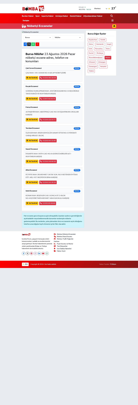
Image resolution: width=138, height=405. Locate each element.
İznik (90, 49)
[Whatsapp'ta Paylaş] (33, 44)
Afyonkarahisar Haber (92, 16)
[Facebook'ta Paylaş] (25, 44)
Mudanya (100, 53)
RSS (26, 264)
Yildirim (91, 71)
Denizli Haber (76, 16)
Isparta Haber (48, 16)
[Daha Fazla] (37, 44)
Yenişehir (103, 66)
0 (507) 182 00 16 (49, 99)
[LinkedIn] (39, 253)
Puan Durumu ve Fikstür (65, 244)
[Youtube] (43, 253)
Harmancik (100, 44)
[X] (27, 253)
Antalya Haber (61, 16)
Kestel (91, 53)
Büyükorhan (93, 40)
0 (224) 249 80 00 (49, 161)
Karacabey (99, 49)
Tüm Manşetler (62, 246)
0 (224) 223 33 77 (49, 119)
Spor (37, 16)
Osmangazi (93, 66)
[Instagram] (35, 253)
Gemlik (102, 40)
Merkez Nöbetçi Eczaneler (66, 234)
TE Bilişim (113, 264)
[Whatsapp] (47, 253)
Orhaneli (92, 62)
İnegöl (109, 44)
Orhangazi (102, 62)
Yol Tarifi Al (33, 78)
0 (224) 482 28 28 (49, 78)
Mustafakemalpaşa (95, 57)
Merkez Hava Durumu (64, 236)
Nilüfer (108, 57)
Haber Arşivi (61, 251)
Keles (108, 49)
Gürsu (91, 44)
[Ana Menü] (112, 20)
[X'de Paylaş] (29, 44)
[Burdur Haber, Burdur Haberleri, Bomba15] (33, 8)
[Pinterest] (31, 253)
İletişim (26, 21)
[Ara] (112, 16)
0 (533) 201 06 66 (49, 203)
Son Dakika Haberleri (64, 248)
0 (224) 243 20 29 (49, 182)
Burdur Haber (28, 16)
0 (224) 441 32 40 (49, 140)
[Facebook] (23, 253)
